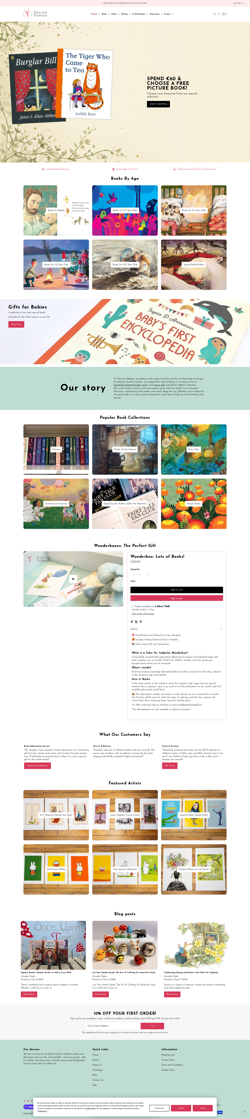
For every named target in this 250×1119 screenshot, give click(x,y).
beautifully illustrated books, (127, 385)
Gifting (124, 14)
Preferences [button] (42, 1111)
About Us (97, 1065)
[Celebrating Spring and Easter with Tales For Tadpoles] (196, 945)
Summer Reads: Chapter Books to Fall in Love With (46, 973)
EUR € (239, 3)
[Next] (34, 555)
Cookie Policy (167, 1070)
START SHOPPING (158, 104)
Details (133, 629)
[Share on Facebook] (132, 622)
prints (145, 385)
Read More (29, 994)
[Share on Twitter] (136, 622)
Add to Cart (177, 590)
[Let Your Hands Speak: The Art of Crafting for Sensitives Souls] (125, 945)
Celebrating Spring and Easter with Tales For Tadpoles (191, 973)
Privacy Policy (168, 1060)
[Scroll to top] (244, 1111)
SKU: (133, 581)
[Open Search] (214, 14)
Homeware (155, 14)
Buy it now (176, 599)
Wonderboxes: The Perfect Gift (125, 546)
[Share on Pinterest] (141, 622)
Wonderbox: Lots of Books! (157, 557)
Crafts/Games (139, 14)
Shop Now (16, 324)
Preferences (159, 1108)
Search (95, 1060)
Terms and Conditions (172, 1065)
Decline (181, 1108)
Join (152, 1026)
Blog (94, 1075)
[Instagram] (28, 1101)
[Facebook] (24, 1101)
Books (105, 14)
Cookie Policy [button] (90, 1108)
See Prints (170, 766)
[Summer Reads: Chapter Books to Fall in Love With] (53, 945)
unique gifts (159, 385)
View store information (143, 614)
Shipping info (167, 1055)
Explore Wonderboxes (37, 766)
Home (95, 1055)
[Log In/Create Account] (219, 14)
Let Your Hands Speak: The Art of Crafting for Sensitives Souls (123, 973)
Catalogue (97, 1070)
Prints (114, 14)
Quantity (135, 569)
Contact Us (98, 1080)
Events (167, 14)
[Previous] (28, 555)
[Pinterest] (31, 1101)
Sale (94, 1085)
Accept (202, 1108)
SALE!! (94, 14)
